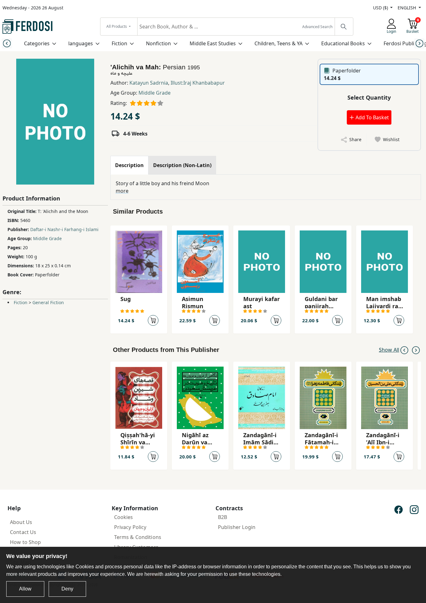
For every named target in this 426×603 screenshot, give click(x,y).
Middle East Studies (213, 43)
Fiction (119, 43)
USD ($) (381, 8)
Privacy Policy (130, 527)
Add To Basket (371, 117)
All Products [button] (117, 26)
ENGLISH (407, 8)
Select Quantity (369, 97)
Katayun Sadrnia (148, 82)
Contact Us (23, 532)
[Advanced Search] (344, 26)
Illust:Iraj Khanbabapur (198, 82)
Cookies (123, 517)
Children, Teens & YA (278, 43)
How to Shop (25, 542)
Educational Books (343, 43)
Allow (25, 588)
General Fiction (48, 302)
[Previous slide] (7, 43)
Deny (67, 588)
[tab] (129, 165)
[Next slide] (419, 43)
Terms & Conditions (138, 537)
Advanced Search (317, 26)
